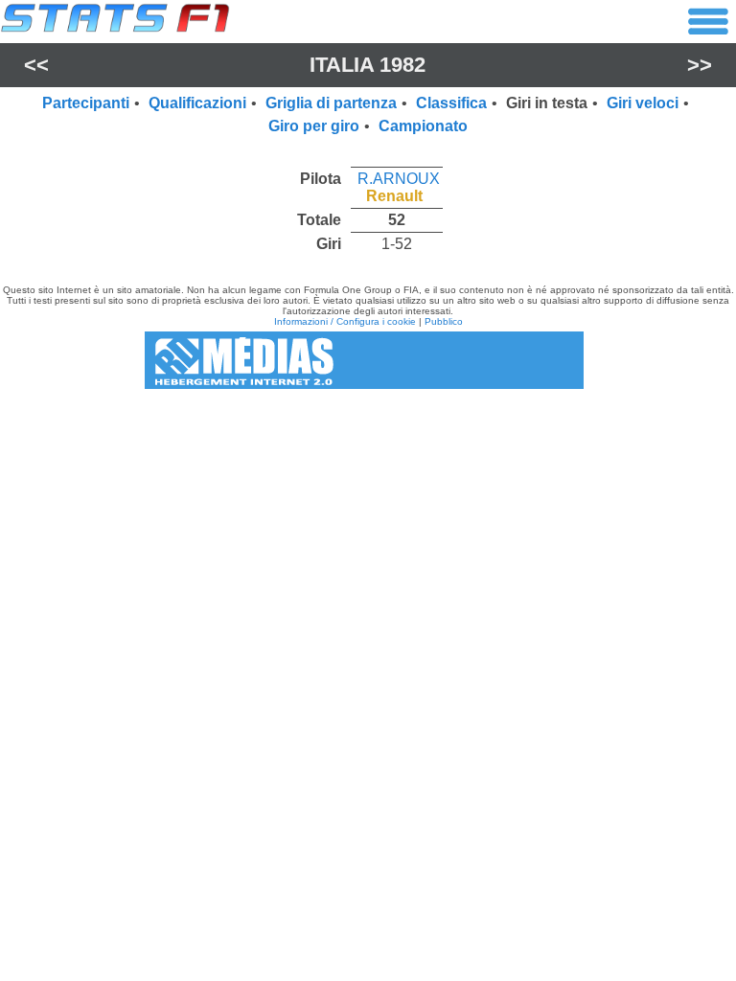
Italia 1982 (368, 65)
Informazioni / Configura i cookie (345, 321)
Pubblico (444, 321)
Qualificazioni (197, 103)
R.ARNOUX (398, 179)
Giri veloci (642, 103)
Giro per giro (313, 126)
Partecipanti (85, 103)
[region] (368, 206)
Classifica (451, 103)
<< (36, 65)
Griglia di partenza (331, 103)
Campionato (423, 126)
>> (699, 65)
